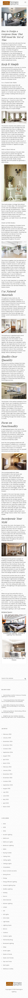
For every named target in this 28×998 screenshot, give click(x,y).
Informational (7, 900)
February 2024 (7, 767)
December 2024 (7, 741)
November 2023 (7, 777)
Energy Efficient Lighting (10, 881)
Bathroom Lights (8, 842)
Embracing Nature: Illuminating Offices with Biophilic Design (13, 711)
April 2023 (6, 803)
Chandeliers (6, 867)
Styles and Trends (8, 958)
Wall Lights (6, 965)
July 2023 (5, 792)
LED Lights (6, 914)
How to (5, 896)
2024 (4, 831)
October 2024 (7, 748)
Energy (5, 878)
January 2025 (7, 738)
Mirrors (5, 929)
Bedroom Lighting (8, 845)
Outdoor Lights (7, 936)
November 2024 (7, 745)
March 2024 (6, 763)
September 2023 (8, 785)
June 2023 (6, 796)
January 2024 (7, 770)
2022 (4, 824)
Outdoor (5, 932)
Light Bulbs (6, 921)
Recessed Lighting (8, 943)
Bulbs (4, 849)
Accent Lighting (7, 834)
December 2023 (7, 774)
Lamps (5, 907)
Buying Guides (7, 852)
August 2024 (6, 756)
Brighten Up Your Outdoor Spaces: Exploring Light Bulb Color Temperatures (13, 716)
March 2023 (6, 806)
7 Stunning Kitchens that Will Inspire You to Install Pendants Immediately (12, 700)
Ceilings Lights (7, 863)
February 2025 (7, 734)
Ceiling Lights (7, 860)
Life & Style (6, 918)
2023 (4, 827)
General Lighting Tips (9, 885)
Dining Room (7, 874)
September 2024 (8, 752)
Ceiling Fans (6, 856)
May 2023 (6, 799)
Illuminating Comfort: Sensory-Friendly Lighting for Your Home (13, 695)
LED (4, 911)
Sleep (4, 947)
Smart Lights (6, 950)
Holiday (5, 892)
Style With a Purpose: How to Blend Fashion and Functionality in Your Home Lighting (13, 706)
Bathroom (6, 838)
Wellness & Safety (8, 969)
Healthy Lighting (7, 889)
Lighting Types (7, 925)
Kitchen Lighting (7, 903)
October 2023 (7, 781)
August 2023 (6, 788)
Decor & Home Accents (10, 871)
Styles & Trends (7, 954)
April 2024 (6, 759)
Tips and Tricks (7, 961)
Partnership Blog (8, 939)
